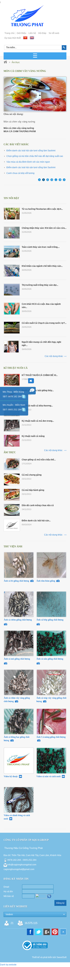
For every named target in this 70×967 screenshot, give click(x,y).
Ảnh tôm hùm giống (46, 580)
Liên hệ (32, 33)
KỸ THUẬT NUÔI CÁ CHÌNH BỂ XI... (40, 375)
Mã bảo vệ (9, 896)
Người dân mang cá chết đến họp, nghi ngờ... (41, 344)
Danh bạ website (8, 964)
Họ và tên (8, 891)
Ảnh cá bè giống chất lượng (17, 580)
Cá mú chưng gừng (31, 475)
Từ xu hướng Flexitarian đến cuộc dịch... (42, 209)
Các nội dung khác (54, 356)
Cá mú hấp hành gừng (33, 490)
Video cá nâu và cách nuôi (48, 776)
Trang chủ (9, 33)
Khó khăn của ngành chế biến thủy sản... (42, 266)
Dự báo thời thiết (12, 38)
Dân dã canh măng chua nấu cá (38, 505)
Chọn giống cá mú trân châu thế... (39, 459)
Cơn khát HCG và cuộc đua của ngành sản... (41, 306)
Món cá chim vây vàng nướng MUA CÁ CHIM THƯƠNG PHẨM (20, 130)
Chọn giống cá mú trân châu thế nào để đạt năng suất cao (34, 156)
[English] (32, 37)
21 (12, 923)
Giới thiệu (21, 33)
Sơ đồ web (54, 33)
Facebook (30, 932)
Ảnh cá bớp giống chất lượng (50, 619)
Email (6, 887)
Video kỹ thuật (11, 776)
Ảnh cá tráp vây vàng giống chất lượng (51, 700)
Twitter (38, 932)
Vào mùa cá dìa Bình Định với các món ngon (28, 162)
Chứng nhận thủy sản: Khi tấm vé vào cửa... (44, 228)
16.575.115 (31, 923)
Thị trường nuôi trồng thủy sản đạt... (40, 285)
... (56, 180)
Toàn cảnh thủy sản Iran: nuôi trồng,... (41, 247)
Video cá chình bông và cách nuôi (17, 817)
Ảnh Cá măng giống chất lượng (51, 737)
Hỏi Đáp (42, 33)
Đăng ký (60, 903)
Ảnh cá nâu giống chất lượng (50, 659)
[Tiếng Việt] (25, 37)
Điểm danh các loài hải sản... (36, 520)
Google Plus (46, 932)
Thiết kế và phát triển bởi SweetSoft (49, 957)
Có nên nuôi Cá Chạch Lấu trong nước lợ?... (44, 323)
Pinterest (55, 932)
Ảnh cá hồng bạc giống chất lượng (16, 739)
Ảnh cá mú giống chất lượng (17, 659)
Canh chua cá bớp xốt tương (20, 173)
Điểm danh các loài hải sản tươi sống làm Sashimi (30, 150)
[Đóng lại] (31, 380)
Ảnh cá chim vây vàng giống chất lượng (17, 700)
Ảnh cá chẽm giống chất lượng (18, 619)
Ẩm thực (16, 62)
